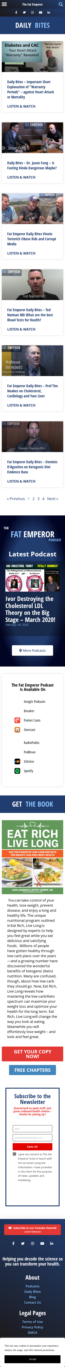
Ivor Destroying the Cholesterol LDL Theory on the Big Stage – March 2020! (30, 609)
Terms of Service (42, 1191)
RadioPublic (32, 742)
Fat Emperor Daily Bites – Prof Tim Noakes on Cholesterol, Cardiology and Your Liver (32, 390)
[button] (4, 4)
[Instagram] (33, 12)
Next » (52, 498)
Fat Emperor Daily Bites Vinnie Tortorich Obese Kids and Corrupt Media (31, 238)
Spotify (28, 771)
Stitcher (29, 761)
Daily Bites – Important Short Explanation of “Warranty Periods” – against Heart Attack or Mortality (30, 89)
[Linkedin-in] (49, 12)
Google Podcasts (34, 701)
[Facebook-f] (16, 12)
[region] (32, 1352)
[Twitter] (24, 12)
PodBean (30, 752)
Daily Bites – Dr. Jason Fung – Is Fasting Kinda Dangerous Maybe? (32, 165)
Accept (32, 1359)
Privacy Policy (25, 1191)
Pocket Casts (32, 720)
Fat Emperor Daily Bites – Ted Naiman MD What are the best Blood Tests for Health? (30, 314)
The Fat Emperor (32, 4)
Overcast (29, 729)
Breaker (29, 711)
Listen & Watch (21, 106)
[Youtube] (40, 12)
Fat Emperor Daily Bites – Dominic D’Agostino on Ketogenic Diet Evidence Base (32, 466)
